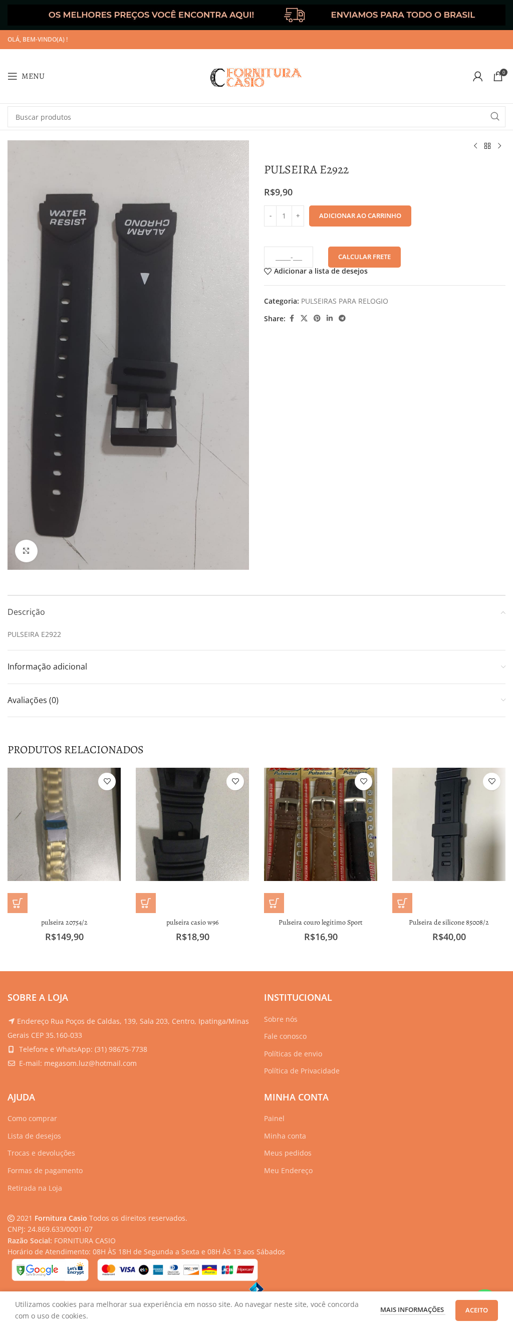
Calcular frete (364, 256)
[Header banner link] (256, 15)
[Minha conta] (478, 76)
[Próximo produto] (499, 146)
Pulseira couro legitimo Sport (321, 922)
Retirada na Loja (35, 1188)
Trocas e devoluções (41, 1153)
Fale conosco (285, 1036)
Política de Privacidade (302, 1070)
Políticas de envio (293, 1053)
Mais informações (412, 1309)
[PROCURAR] (494, 116)
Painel (274, 1118)
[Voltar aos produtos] (487, 146)
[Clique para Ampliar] (26, 551)
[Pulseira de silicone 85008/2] (448, 824)
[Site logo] (256, 75)
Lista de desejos (34, 1136)
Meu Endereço (288, 1170)
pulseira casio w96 (192, 922)
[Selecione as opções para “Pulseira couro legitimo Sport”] (274, 903)
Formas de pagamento (45, 1170)
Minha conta (285, 1136)
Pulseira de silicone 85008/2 (449, 922)
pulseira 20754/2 (64, 922)
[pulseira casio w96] (192, 824)
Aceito (476, 1309)
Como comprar (32, 1118)
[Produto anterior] (475, 146)
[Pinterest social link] (317, 318)
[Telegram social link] (342, 318)
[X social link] (304, 318)
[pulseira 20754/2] (64, 824)
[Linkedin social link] (330, 318)
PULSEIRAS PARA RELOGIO (344, 301)
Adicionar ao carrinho (360, 215)
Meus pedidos (288, 1153)
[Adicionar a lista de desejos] (107, 781)
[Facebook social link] (292, 318)
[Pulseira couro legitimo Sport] (320, 824)
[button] (18, 903)
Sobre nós (281, 1019)
